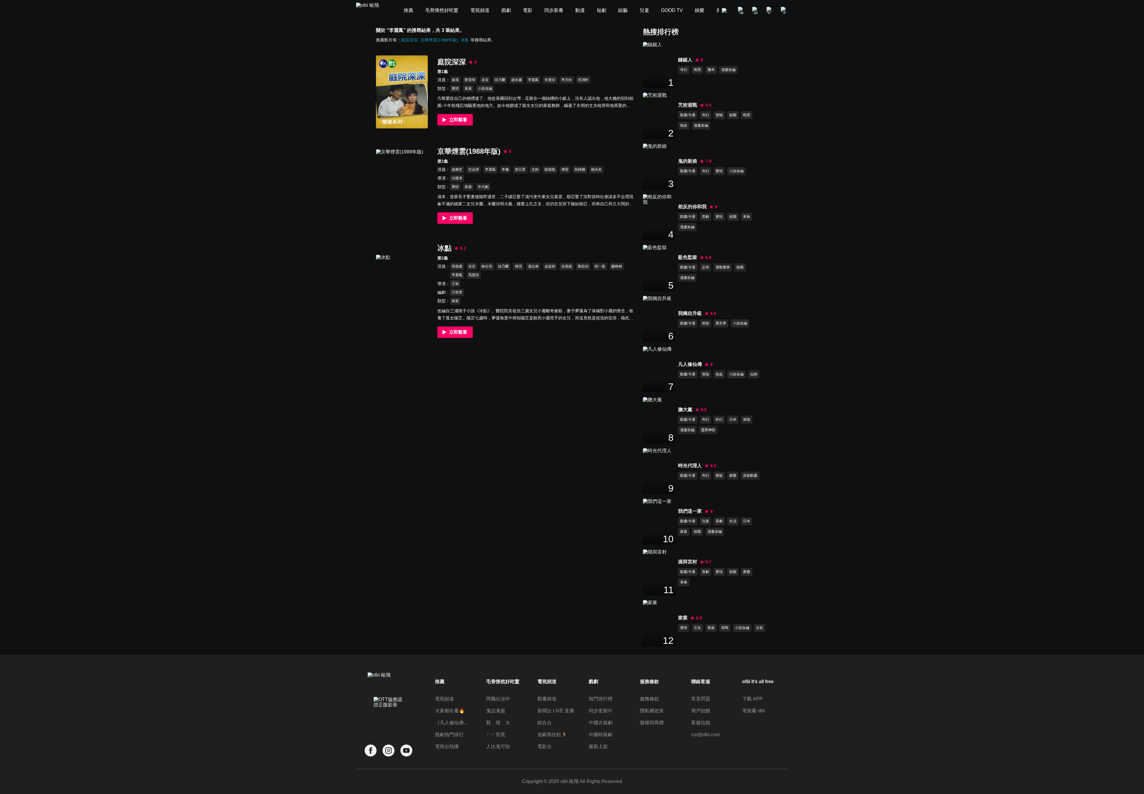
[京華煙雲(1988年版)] (402, 185)
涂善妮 (566, 266)
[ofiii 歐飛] (371, 10)
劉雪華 (470, 80)
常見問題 (700, 698)
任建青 (457, 178)
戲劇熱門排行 (449, 734)
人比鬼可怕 (498, 746)
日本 (732, 419)
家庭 (468, 88)
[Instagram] (388, 751)
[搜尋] (741, 10)
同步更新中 (601, 710)
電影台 (544, 746)
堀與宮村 (687, 561)
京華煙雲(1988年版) (439, 40)
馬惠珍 (473, 275)
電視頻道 (444, 698)
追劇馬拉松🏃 (552, 734)
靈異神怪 (708, 430)
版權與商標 (652, 722)
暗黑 (697, 70)
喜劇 (705, 217)
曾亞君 (520, 169)
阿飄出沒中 (498, 698)
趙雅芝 (457, 169)
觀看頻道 (547, 698)
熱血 (683, 125)
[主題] (784, 10)
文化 (697, 628)
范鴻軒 (583, 80)
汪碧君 (457, 292)
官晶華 (473, 169)
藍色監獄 (687, 257)
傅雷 (564, 169)
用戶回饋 (700, 710)
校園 (732, 115)
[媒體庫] (755, 10)
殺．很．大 (498, 722)
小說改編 (485, 88)
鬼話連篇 (495, 710)
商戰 (724, 628)
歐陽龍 (550, 169)
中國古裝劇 (601, 722)
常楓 (505, 169)
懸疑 (719, 475)
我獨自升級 (690, 313)
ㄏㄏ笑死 (495, 734)
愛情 (455, 88)
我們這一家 (690, 511)
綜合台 (544, 722)
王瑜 (455, 284)
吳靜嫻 (579, 169)
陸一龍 (600, 266)
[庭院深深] (402, 91)
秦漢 (455, 80)
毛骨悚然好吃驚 (503, 681)
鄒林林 (616, 266)
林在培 (486, 266)
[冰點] (402, 291)
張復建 (457, 266)
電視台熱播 (447, 746)
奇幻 (683, 70)
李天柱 (566, 80)
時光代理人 (690, 465)
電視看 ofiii (753, 710)
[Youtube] (406, 751)
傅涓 (518, 266)
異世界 (721, 323)
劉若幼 (583, 266)
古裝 (759, 628)
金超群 (550, 266)
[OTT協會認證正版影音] (388, 715)
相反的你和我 (692, 206)
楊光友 (596, 169)
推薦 (439, 681)
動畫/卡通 (687, 115)
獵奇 (711, 70)
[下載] (770, 10)
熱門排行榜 (601, 698)
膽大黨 (685, 409)
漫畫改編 (728, 70)
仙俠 (753, 374)
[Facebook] (371, 751)
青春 (746, 217)
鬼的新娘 (687, 161)
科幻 (719, 419)
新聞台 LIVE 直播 (555, 710)
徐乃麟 (500, 80)
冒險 (719, 115)
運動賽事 (723, 267)
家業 (683, 617)
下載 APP (752, 698)
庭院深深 (409, 40)
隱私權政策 (652, 710)
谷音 (485, 80)
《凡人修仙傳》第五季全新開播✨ (453, 722)
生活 (732, 521)
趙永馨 (516, 80)
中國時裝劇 (601, 734)
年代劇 (483, 187)
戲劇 (593, 681)
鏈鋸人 (685, 59)
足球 (705, 267)
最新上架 (598, 746)
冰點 (465, 40)
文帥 (535, 169)
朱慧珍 (550, 80)
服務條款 (649, 698)
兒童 (705, 521)
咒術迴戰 (687, 105)
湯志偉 (533, 266)
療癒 (732, 475)
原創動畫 (750, 475)
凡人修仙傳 (690, 364)
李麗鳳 (533, 80)
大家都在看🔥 (450, 710)
